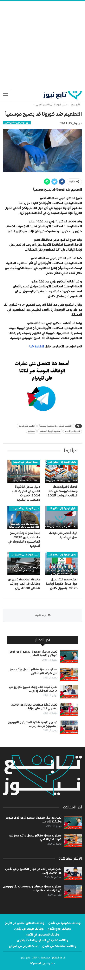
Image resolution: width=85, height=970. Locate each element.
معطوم (31, 431)
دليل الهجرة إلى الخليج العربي (17, 123)
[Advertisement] (42, 45)
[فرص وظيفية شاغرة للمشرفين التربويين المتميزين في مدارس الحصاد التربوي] (69, 727)
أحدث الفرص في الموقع (26, 462)
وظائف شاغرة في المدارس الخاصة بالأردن (42, 940)
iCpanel (35, 963)
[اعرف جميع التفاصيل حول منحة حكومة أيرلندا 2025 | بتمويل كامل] (61, 563)
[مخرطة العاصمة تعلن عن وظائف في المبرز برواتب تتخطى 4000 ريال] (23, 563)
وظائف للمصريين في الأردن (42, 934)
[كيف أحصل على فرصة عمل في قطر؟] (61, 517)
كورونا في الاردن (72, 431)
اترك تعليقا (41, 615)
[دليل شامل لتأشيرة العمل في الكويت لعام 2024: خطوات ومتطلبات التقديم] (23, 471)
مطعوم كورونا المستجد (49, 431)
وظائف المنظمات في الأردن (59, 946)
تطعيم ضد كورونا (27, 426)
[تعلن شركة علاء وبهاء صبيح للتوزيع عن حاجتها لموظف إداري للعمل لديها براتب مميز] (69, 691)
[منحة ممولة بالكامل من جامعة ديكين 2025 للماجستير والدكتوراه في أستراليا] (23, 517)
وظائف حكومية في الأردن (64, 923)
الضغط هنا (36, 346)
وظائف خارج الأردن (59, 928)
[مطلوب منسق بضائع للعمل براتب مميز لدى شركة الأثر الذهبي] (69, 674)
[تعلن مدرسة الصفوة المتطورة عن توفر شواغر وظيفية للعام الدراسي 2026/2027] (69, 656)
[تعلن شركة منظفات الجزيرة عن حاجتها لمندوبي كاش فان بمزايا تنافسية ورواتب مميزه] (69, 709)
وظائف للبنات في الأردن (29, 928)
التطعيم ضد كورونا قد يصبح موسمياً (55, 426)
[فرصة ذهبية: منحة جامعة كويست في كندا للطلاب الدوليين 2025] (61, 471)
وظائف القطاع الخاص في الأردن (24, 923)
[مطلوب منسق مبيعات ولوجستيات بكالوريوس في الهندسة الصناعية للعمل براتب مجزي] (73, 891)
